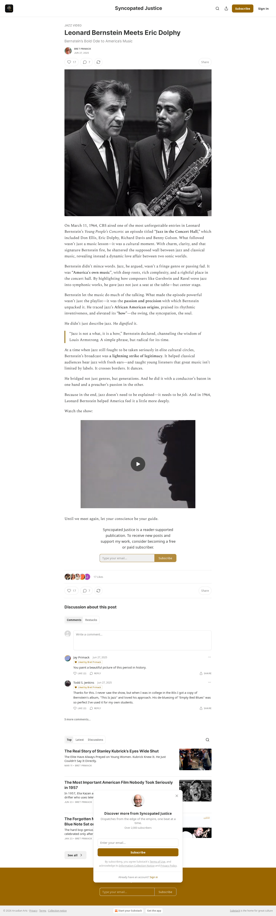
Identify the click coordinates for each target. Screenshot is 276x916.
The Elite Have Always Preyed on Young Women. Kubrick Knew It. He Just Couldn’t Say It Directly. (115, 759)
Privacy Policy (168, 865)
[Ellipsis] (209, 657)
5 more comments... (77, 719)
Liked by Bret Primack (89, 662)
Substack (235, 910)
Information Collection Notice (137, 865)
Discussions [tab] (95, 740)
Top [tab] (69, 740)
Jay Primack (81, 657)
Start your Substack (130, 910)
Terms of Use (157, 861)
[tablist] (81, 620)
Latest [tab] (80, 740)
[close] (177, 796)
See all (73, 855)
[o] (138, 464)
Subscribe (242, 8)
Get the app (154, 910)
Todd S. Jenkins (83, 682)
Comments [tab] (74, 620)
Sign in (263, 8)
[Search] (217, 8)
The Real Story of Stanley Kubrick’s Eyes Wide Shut (111, 751)
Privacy (33, 910)
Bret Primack (82, 48)
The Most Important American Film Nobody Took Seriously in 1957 (118, 785)
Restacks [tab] (91, 620)
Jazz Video (73, 25)
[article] (138, 761)
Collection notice (57, 910)
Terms (42, 910)
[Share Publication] (226, 8)
